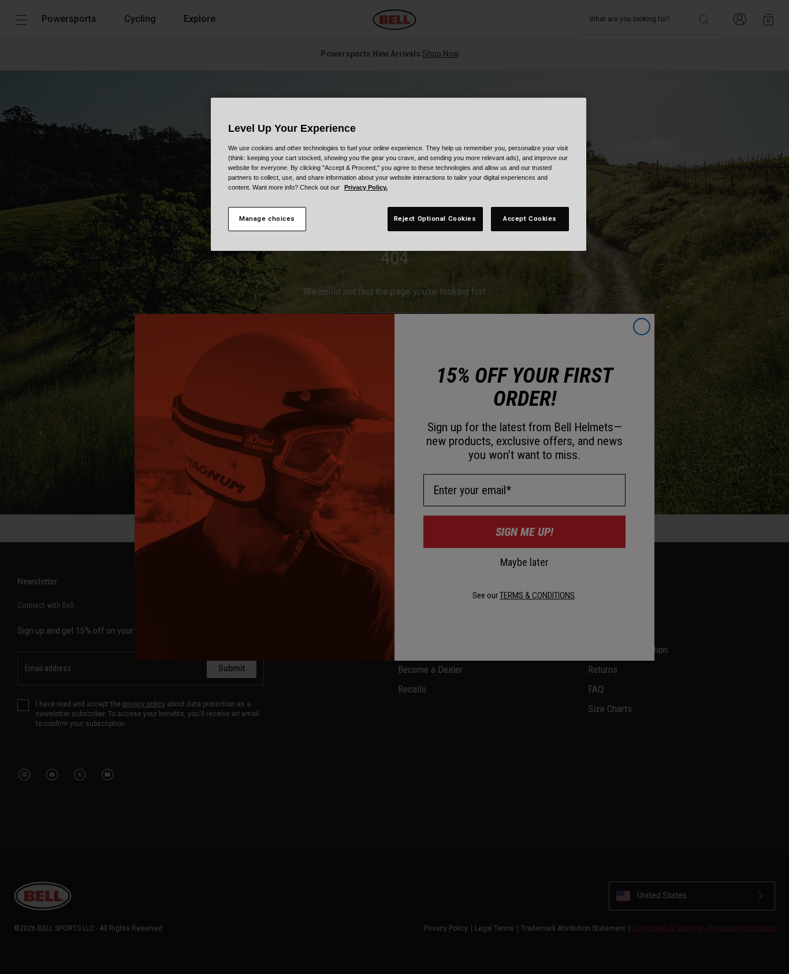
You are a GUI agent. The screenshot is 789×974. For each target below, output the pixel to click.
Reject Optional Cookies (435, 218)
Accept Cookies (530, 218)
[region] (398, 174)
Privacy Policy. (366, 187)
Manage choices (267, 218)
